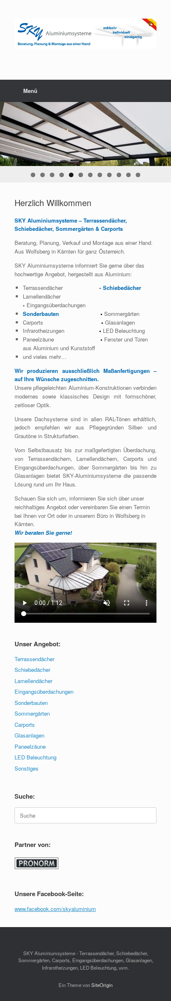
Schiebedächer (32, 670)
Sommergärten (32, 713)
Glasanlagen (29, 735)
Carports (25, 724)
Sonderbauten (31, 703)
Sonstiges (27, 768)
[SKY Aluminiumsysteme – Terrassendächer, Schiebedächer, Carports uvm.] (85, 34)
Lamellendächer (33, 681)
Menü (30, 91)
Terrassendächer (34, 659)
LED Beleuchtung (35, 757)
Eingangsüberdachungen (44, 691)
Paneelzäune (30, 746)
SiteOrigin (101, 985)
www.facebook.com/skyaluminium (55, 909)
